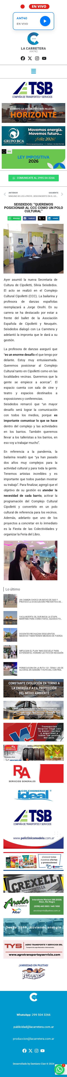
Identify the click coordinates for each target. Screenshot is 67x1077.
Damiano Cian (38, 1063)
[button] (33, 72)
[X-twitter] (30, 58)
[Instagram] (37, 58)
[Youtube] (44, 58)
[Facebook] (23, 58)
